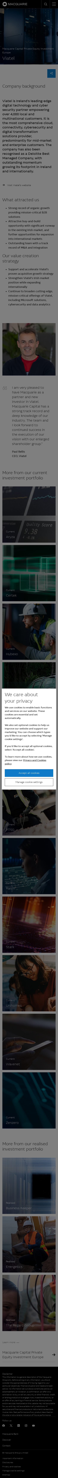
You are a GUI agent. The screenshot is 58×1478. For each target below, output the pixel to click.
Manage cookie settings (29, 782)
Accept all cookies (29, 773)
